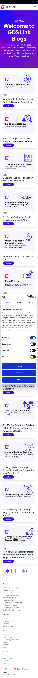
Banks (5, 619)
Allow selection (19, 373)
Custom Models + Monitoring (12, 602)
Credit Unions (7, 621)
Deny (19, 379)
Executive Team (8, 658)
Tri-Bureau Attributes (10, 605)
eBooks (5, 642)
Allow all (19, 366)
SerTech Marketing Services (12, 610)
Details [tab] (19, 302)
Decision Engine (8, 593)
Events (5, 647)
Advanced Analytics (9, 598)
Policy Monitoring (8, 600)
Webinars (6, 645)
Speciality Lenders (9, 626)
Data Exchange (8, 590)
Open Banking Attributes (11, 607)
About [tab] (31, 302)
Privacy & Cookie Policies (11, 675)
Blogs (5, 635)
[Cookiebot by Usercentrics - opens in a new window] (27, 296)
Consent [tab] (7, 302)
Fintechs (6, 623)
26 (24, 571)
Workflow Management (11, 595)
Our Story (6, 656)
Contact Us (33, 2)
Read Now (8, 106)
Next (28, 571)
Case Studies (7, 637)
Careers (5, 663)
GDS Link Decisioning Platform (13, 588)
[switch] (33, 344)
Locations (6, 661)
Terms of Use (7, 672)
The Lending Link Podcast (11, 640)
